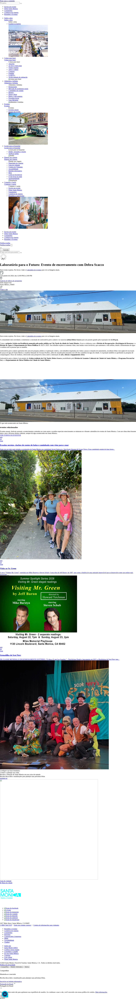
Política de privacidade (7, 965)
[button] (68, 986)
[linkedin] (11, 916)
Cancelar (6, 250)
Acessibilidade (9, 940)
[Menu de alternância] (1, 247)
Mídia (6, 938)
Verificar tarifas (13, 154)
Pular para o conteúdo (7, 1)
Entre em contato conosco (22, 925)
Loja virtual (8, 957)
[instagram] (11, 912)
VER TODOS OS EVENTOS (10, 435)
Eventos (7, 104)
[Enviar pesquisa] (21, 3)
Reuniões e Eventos (11, 14)
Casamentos (8, 10)
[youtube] (11, 914)
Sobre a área (8, 18)
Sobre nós (7, 946)
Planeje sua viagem (10, 157)
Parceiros (7, 934)
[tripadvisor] (11, 920)
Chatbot (7, 942)
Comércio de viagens (11, 12)
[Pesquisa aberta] (11, 245)
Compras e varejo (10, 182)
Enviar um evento (10, 7)
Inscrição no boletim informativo (11, 981)
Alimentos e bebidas (11, 81)
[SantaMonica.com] (10, 904)
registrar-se (3, 778)
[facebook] (11, 908)
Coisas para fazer (10, 58)
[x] (7, 910)
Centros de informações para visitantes (46, 925)
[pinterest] (11, 918)
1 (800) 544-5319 (6, 925)
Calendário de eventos (33, 270)
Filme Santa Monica (11, 9)
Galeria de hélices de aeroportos (11, 281)
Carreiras (7, 955)
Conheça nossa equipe (11, 950)
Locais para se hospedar (12, 146)
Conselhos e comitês (11, 951)
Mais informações (101, 992)
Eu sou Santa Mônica (11, 953)
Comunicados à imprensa (12, 936)
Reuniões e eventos (10, 929)
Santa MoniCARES (11, 948)
